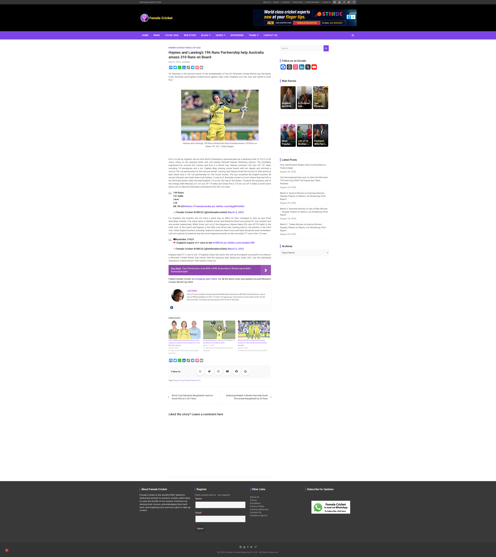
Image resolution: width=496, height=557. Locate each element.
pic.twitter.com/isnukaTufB (239, 242)
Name (199, 498)
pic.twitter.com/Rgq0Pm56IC (228, 206)
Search (326, 48)
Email (199, 512)
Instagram (200, 279)
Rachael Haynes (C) (192, 380)
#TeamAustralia (202, 206)
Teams (252, 35)
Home (145, 35)
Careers (276, 2)
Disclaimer (286, 2)
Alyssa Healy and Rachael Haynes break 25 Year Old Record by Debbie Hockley (252, 342)
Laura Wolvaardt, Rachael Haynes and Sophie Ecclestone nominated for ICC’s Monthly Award (184, 342)
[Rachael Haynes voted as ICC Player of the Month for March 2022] (219, 330)
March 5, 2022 (174, 62)
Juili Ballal (186, 62)
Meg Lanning (178, 380)
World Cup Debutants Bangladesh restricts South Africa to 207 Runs (192, 397)
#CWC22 (218, 242)
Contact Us (327, 2)
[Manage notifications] (7, 550)
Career (253, 500)
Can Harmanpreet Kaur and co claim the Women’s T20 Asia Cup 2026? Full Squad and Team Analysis (304, 180)
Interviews (237, 35)
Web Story (190, 35)
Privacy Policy (298, 2)
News (157, 35)
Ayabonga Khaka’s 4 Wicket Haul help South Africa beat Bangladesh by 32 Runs (247, 397)
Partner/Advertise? (313, 2)
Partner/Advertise (259, 509)
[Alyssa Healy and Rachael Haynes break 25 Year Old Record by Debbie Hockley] (254, 330)
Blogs (204, 35)
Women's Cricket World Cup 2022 (185, 48)
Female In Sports (258, 515)
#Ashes (188, 206)
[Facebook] (171, 307)
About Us (266, 2)
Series (219, 35)
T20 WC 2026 (172, 35)
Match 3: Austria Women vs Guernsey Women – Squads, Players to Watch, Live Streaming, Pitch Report (303, 196)
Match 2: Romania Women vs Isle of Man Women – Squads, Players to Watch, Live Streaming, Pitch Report (304, 211)
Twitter (214, 279)
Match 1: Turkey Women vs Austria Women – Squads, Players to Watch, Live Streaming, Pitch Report (303, 227)
